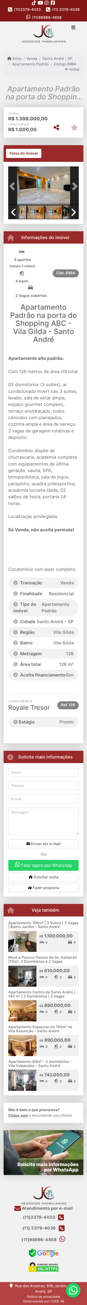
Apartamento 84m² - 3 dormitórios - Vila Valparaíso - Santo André (40, 1063)
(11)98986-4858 (47, 17)
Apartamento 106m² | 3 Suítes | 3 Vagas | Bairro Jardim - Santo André (43, 925)
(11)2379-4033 (27, 9)
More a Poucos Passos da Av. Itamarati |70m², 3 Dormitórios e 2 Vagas (42, 959)
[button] (13, 186)
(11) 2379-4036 (66, 9)
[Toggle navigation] (73, 28)
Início (16, 58)
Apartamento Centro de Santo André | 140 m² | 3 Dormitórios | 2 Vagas (41, 994)
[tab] (23, 153)
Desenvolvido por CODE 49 (43, 1301)
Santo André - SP (57, 58)
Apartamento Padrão (30, 64)
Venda (31, 58)
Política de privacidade (43, 1296)
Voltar (74, 69)
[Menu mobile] (43, 33)
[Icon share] (34, 3)
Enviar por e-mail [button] (45, 843)
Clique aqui (18, 1115)
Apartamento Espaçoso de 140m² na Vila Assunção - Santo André (40, 1029)
